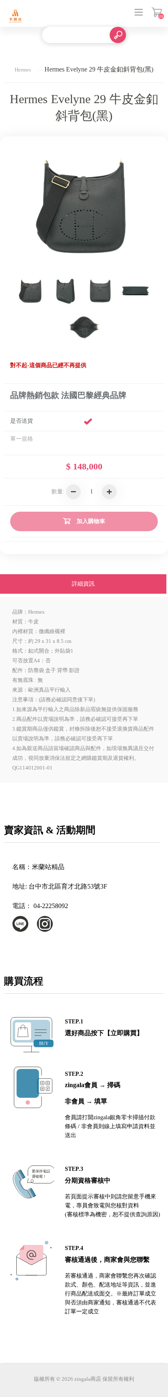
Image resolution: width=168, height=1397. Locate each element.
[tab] (83, 584)
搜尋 (118, 35)
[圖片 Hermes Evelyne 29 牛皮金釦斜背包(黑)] (31, 291)
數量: (57, 492)
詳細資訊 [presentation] (83, 584)
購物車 (157, 12)
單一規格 (21, 439)
